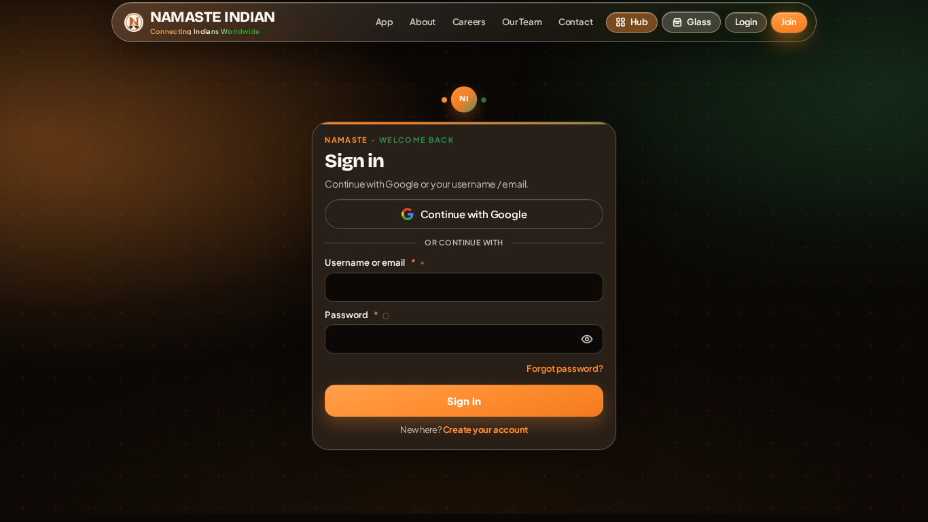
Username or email (375, 262)
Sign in (464, 400)
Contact (575, 21)
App (384, 21)
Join (789, 21)
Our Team (521, 21)
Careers (469, 21)
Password (357, 314)
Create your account (486, 429)
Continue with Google (474, 213)
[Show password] (587, 339)
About (422, 21)
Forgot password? (565, 368)
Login (746, 21)
